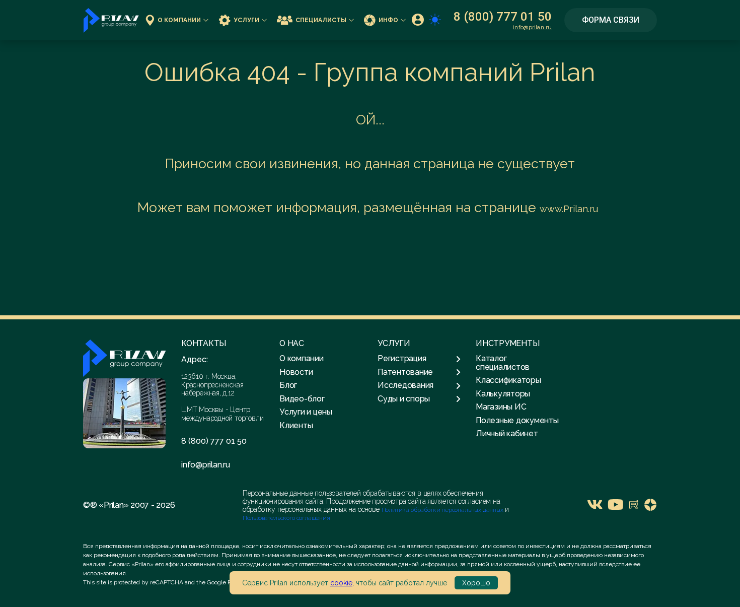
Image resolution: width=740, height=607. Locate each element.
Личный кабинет (507, 433)
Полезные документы (517, 420)
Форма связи (610, 20)
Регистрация (402, 359)
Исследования (405, 385)
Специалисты (320, 20)
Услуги (246, 20)
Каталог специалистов (503, 362)
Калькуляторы (503, 393)
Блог (288, 385)
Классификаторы (508, 380)
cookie (341, 583)
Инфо (388, 20)
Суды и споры (404, 399)
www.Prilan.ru (569, 209)
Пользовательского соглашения (286, 517)
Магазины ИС (501, 407)
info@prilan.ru (532, 27)
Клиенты (296, 425)
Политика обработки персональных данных (443, 509)
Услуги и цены (305, 412)
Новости (296, 372)
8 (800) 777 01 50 (503, 17)
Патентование (405, 372)
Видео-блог (302, 398)
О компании (179, 20)
